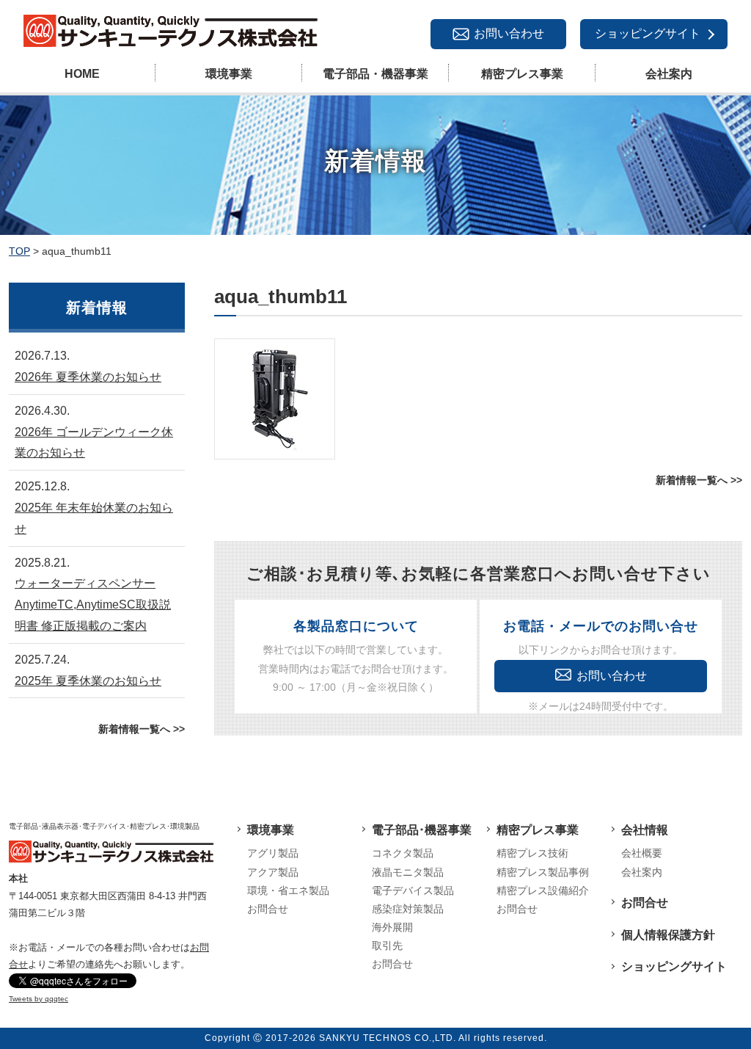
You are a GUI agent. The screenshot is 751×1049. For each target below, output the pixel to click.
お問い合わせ (509, 33)
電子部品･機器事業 (422, 830)
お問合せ (267, 909)
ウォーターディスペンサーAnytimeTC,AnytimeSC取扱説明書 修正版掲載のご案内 (93, 604)
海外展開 (392, 927)
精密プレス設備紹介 (543, 890)
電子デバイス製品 (413, 890)
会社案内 (668, 74)
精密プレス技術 (532, 853)
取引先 (387, 945)
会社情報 (644, 830)
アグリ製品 (272, 853)
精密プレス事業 (522, 74)
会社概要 (641, 853)
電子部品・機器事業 (375, 74)
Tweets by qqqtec (38, 999)
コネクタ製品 (402, 853)
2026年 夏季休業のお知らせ (88, 377)
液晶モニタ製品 (408, 872)
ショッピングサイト (647, 33)
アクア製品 (272, 872)
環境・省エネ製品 (288, 890)
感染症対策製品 (408, 909)
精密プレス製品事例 (543, 872)
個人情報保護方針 (668, 935)
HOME (82, 74)
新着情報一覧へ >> (699, 480)
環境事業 (228, 74)
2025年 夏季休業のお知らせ (88, 681)
